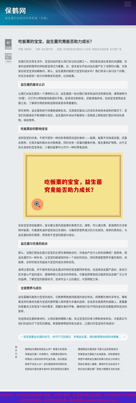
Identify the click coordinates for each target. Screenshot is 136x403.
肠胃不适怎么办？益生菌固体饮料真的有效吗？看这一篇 (54, 364)
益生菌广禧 (115, 49)
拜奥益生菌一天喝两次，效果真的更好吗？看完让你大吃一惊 (56, 354)
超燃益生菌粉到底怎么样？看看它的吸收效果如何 (50, 349)
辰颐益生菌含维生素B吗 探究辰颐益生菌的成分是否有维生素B (57, 369)
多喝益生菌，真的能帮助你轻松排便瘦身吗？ (98, 337)
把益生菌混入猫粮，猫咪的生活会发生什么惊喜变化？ (106, 364)
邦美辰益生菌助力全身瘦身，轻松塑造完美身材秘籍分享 (107, 354)
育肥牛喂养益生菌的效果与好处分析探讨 (99, 359)
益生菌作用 (47, 49)
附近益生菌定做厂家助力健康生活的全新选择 (101, 369)
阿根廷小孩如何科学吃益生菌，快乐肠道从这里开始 (51, 359)
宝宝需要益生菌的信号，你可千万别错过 (47, 337)
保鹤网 (15, 10)
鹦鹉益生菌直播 (100, 49)
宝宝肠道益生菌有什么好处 (77, 49)
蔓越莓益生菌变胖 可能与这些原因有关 (98, 349)
